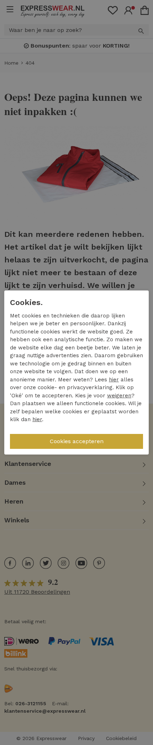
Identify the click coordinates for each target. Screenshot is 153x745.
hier (114, 379)
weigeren (119, 395)
